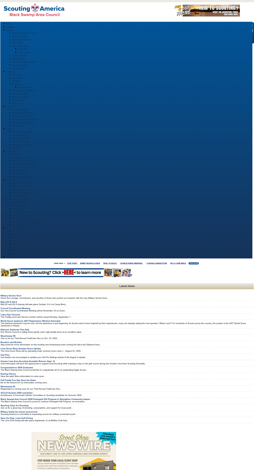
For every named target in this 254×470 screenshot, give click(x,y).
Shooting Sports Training (23, 122)
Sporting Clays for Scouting (15, 405)
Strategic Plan (18, 254)
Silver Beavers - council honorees (27, 222)
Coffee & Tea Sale (20, 173)
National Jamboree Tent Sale (15, 329)
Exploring (16, 84)
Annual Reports (19, 234)
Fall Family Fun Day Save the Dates (18, 380)
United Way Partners (21, 177)
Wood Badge (18, 125)
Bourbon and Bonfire (11, 342)
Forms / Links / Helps (22, 186)
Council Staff (18, 241)
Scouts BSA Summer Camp (24, 33)
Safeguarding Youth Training (25, 119)
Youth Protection (19, 225)
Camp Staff (17, 42)
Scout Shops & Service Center (26, 250)
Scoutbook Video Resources (25, 212)
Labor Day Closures (10, 314)
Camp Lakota (24, 52)
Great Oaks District (21, 141)
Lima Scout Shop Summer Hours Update (21, 348)
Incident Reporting (20, 189)
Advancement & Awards (23, 90)
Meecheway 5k (8, 386)
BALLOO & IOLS (9, 302)
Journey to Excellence (22, 199)
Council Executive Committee (25, 237)
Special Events (19, 170)
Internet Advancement (22, 192)
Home (9, 23)
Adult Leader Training (22, 112)
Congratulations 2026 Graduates (17, 367)
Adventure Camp (20, 36)
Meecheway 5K (8, 336)
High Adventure (19, 58)
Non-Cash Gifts (19, 167)
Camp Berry (23, 49)
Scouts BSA (17, 77)
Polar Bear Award (20, 65)
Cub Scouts (17, 74)
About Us (16, 231)
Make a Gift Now (19, 157)
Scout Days (17, 103)
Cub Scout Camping (21, 39)
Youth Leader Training (22, 116)
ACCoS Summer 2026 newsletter (17, 393)
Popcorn (16, 154)
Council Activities (19, 93)
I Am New (10, 257)
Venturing (16, 81)
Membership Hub (20, 202)
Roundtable (17, 209)
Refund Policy (18, 100)
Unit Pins (5, 355)
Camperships (18, 68)
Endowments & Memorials (24, 160)
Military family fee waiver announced (19, 412)
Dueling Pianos (8, 374)
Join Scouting (18, 244)
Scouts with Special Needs (24, 215)
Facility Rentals (19, 55)
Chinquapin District (21, 138)
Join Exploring (24, 87)
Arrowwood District (20, 135)
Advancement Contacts (23, 183)
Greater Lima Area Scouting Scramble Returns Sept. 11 (28, 361)
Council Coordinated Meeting (15, 308)
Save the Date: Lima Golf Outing (17, 418)
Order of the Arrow (20, 97)
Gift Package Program (22, 164)
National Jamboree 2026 (23, 62)
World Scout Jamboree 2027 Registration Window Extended (30, 321)
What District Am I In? (22, 132)
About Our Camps (20, 46)
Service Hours (18, 218)
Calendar (10, 27)
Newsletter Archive (20, 205)
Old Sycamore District (22, 144)
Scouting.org (18, 247)
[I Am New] (206, 15)
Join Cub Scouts (19, 196)
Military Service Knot (11, 295)
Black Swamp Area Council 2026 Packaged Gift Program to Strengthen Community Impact (45, 399)
